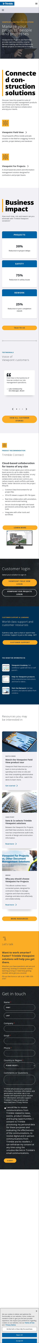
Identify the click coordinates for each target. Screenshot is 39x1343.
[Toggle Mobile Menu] (36, 4)
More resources (19, 919)
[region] (19, 389)
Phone (12, 1048)
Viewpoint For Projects (13, 166)
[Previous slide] (12, 409)
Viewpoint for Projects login (19, 592)
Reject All (19, 1335)
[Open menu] (3, 10)
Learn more (20, 528)
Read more (9, 844)
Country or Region (18, 1060)
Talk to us (19, 328)
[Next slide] (26, 409)
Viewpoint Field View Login (19, 582)
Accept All (19, 1341)
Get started (10, 786)
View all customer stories (19, 419)
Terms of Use (29, 1323)
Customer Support (20, 642)
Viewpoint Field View (13, 132)
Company (13, 1023)
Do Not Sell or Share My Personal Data (19, 1329)
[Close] (36, 1311)
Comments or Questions (16, 1072)
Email (11, 1035)
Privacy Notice (22, 1102)
